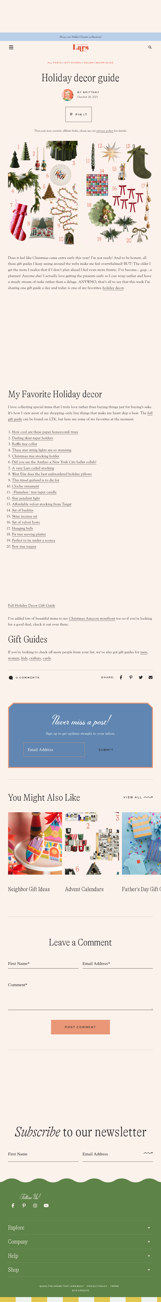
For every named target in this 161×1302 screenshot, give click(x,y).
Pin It (81, 114)
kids (24, 658)
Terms (114, 1286)
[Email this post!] (150, 678)
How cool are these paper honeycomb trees (45, 432)
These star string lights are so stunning (41, 450)
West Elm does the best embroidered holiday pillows (52, 474)
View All (132, 797)
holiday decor (113, 288)
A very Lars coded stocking (33, 468)
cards (47, 658)
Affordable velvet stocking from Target (41, 504)
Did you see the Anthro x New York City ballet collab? (54, 462)
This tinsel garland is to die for (35, 480)
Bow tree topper (24, 546)
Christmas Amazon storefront (92, 618)
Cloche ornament (25, 486)
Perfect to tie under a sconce (33, 540)
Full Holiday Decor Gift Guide (31, 605)
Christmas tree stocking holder (35, 456)
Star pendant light (26, 498)
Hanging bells (22, 528)
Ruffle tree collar (24, 444)
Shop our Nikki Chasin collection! (80, 37)
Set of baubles (22, 510)
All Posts (55, 62)
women (13, 658)
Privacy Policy (97, 1286)
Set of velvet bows (26, 522)
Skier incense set (24, 516)
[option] (35, 852)
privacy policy (104, 130)
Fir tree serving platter (29, 534)
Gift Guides (72, 62)
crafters (35, 658)
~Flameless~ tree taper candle (34, 492)
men (143, 652)
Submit (106, 750)
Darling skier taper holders (32, 438)
